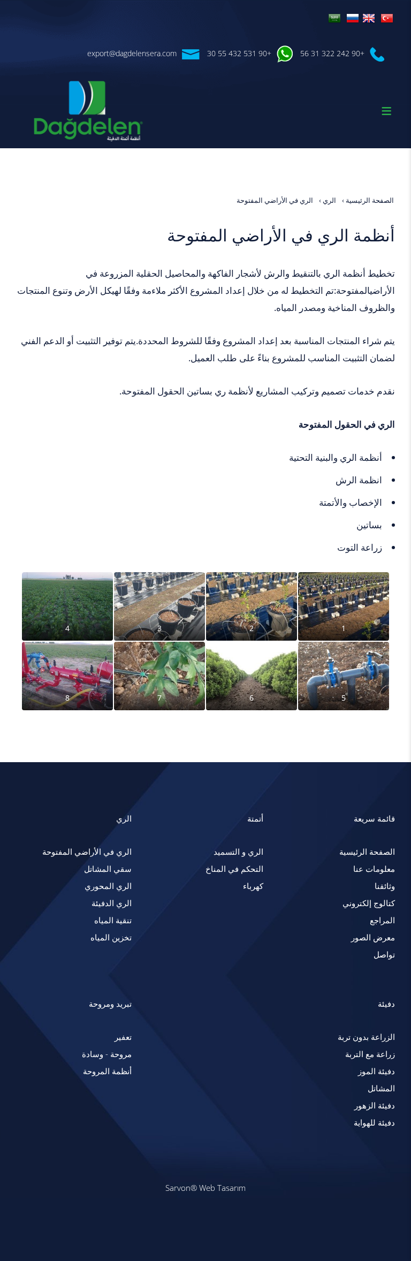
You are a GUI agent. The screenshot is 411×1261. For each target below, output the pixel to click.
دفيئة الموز (376, 1071)
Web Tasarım (222, 1188)
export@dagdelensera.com (132, 53)
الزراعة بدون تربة (366, 1037)
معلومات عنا (374, 869)
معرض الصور (373, 937)
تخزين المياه (111, 937)
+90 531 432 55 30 (239, 53)
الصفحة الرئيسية (367, 851)
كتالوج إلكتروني (368, 903)
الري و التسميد (238, 851)
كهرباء (253, 886)
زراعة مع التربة (370, 1054)
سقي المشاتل (108, 869)
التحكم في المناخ (234, 869)
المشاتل (381, 1088)
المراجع (382, 920)
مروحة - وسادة (107, 1054)
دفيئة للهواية (374, 1122)
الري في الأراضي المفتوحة (87, 851)
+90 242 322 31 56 (332, 53)
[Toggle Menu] (386, 111)
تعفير (123, 1037)
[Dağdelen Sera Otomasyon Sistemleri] (387, 17)
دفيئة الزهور (374, 1105)
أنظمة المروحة (107, 1071)
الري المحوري (108, 886)
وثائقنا (385, 886)
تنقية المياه (113, 920)
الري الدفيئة (112, 903)
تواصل (384, 954)
